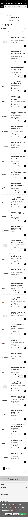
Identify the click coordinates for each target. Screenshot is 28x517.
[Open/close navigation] (2, 6)
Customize (8, 514)
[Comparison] (19, 3)
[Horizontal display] (25, 32)
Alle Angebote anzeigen (13, 17)
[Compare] (18, 46)
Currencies (4, 491)
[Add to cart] (25, 46)
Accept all (22, 514)
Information (4, 494)
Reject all (16, 514)
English (25, 0)
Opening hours (5, 501)
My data (3, 484)
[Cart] (25, 3)
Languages (4, 487)
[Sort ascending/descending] (8, 32)
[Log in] (16, 3)
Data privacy (21, 509)
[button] (11, 46)
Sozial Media (4, 498)
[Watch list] (22, 3)
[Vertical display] (22, 32)
